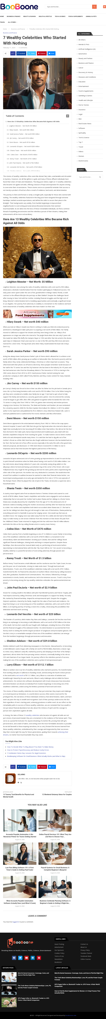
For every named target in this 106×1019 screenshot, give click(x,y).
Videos (80, 151)
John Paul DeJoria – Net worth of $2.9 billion (24, 163)
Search (94, 7)
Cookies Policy (59, 953)
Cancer (80, 68)
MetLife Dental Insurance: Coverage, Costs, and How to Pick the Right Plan (79, 973)
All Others (12, 22)
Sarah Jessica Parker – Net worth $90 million (25, 134)
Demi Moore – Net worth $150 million (22, 142)
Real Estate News (84, 123)
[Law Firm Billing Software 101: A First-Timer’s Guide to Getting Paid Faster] (19, 854)
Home (2, 16)
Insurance (81, 110)
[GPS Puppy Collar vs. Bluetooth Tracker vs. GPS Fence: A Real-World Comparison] (9, 1002)
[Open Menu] (104, 6)
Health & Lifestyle (45, 16)
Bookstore (58, 962)
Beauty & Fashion (29, 16)
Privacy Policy (85, 950)
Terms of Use (59, 956)
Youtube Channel (86, 953)
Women (81, 156)
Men (80, 119)
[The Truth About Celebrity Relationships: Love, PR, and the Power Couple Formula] (9, 990)
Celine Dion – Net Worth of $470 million (24, 155)
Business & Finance (13, 16)
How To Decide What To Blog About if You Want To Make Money (30, 747)
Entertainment (83, 86)
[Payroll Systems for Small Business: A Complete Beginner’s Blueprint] (55, 854)
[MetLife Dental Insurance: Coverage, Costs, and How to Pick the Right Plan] (9, 977)
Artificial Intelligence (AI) (87, 49)
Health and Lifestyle (85, 100)
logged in (16, 922)
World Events (83, 161)
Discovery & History (85, 72)
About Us (84, 947)
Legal (80, 114)
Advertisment (59, 947)
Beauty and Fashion (85, 58)
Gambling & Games (85, 96)
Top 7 (80, 142)
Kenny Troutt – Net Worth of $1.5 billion (23, 159)
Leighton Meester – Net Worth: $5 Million (23, 126)
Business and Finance (18, 29)
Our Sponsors (59, 950)
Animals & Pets (91, 16)
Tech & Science (60, 16)
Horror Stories (83, 105)
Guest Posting (59, 944)
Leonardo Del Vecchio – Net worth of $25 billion (26, 167)
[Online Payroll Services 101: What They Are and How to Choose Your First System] (55, 820)
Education (81, 82)
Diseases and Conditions (87, 77)
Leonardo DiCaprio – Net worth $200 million (25, 146)
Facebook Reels (86, 956)
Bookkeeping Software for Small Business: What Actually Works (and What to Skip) (36, 756)
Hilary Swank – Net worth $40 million (21, 130)
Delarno (21, 774)
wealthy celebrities (32, 715)
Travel (2, 22)
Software (81, 128)
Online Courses (86, 959)
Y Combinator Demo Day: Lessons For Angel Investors (26, 753)
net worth (20, 675)
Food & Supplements (75, 16)
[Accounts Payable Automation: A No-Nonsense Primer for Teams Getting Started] (19, 820)
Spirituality (82, 133)
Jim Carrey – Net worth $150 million (22, 138)
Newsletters (59, 959)
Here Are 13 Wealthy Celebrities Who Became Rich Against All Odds (33, 121)
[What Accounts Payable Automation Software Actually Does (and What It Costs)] (19, 887)
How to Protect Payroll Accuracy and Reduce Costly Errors (28, 750)
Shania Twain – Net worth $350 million (23, 150)
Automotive (82, 54)
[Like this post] (13, 53)
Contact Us (84, 944)
